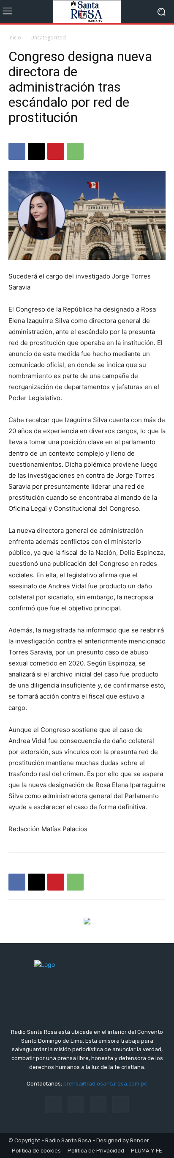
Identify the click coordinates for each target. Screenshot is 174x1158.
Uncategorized (48, 37)
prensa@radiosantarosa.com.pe (105, 1083)
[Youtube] (120, 1104)
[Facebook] (16, 151)
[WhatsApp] (75, 151)
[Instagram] (76, 1104)
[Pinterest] (55, 151)
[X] (36, 151)
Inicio (14, 37)
